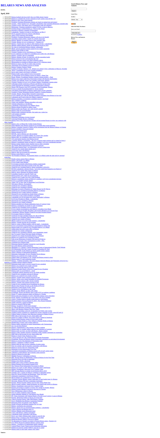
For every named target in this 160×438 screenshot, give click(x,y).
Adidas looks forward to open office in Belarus (25, 229)
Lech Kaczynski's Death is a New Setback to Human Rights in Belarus (32, 321)
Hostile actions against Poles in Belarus (22, 159)
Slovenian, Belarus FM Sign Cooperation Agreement (26, 381)
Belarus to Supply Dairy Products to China (23, 336)
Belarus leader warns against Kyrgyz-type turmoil (25, 74)
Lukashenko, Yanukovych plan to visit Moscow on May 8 (28, 32)
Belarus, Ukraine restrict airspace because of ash (25, 277)
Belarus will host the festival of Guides (22, 267)
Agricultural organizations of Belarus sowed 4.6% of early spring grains (32, 351)
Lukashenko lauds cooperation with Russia (24, 414)
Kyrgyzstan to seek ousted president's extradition (25, 195)
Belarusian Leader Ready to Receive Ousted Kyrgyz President (29, 269)
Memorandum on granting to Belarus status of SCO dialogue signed (31, 62)
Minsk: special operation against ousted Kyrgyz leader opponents (30, 49)
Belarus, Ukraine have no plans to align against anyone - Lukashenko (31, 44)
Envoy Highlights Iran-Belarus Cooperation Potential (26, 401)
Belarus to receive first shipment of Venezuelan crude (26, 341)
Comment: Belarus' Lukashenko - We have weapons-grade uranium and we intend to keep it (38, 140)
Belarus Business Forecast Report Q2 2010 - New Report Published (31, 301)
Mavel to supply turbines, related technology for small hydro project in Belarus (34, 384)
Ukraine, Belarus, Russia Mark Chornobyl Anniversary (27, 94)
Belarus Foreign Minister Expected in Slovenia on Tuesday (28, 389)
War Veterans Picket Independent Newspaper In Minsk (27, 366)
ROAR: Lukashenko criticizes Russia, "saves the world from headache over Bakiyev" (36, 169)
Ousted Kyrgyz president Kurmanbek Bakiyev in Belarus (28, 190)
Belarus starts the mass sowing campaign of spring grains (28, 344)
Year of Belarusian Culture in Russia (22, 391)
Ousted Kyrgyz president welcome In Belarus (24, 274)
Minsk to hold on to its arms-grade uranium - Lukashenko (28, 220)
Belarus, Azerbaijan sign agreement (21, 406)
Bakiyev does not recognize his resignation (23, 152)
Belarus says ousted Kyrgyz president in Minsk (25, 237)
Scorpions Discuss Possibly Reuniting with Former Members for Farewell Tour (34, 210)
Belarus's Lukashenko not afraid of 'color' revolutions (27, 205)
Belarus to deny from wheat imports (21, 20)
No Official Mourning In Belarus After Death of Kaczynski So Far (30, 307)
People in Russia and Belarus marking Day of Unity (26, 404)
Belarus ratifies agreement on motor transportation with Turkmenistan (31, 324)
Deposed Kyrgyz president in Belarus (22, 200)
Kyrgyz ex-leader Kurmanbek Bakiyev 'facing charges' (27, 89)
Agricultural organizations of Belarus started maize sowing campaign (31, 90)
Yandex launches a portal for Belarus (22, 302)
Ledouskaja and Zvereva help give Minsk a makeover (27, 97)
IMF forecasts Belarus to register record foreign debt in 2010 (29, 371)
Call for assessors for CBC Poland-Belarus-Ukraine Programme (30, 337)
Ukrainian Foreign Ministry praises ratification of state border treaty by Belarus (34, 379)
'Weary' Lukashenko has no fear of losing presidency (26, 70)
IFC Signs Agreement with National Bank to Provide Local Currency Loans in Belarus (36, 396)
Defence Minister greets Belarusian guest (23, 411)
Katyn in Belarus (16, 115)
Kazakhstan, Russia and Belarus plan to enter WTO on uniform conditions (33, 292)
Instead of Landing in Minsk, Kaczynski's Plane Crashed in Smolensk (31, 317)
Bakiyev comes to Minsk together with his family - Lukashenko (30, 224)
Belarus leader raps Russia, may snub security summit (27, 109)
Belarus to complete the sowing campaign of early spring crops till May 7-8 (33, 18)
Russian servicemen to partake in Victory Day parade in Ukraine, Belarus (32, 387)
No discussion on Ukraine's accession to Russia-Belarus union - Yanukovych (33, 421)
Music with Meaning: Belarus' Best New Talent (25, 309)
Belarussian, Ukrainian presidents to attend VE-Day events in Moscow (32, 27)
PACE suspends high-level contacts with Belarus (25, 33)
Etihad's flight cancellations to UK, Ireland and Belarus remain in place (32, 257)
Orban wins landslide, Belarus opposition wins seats (26, 102)
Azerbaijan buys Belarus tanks (20, 242)
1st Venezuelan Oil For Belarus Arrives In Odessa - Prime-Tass (29, 75)
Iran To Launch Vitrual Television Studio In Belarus (26, 234)
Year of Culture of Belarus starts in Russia (23, 392)
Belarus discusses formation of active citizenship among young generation (33, 296)
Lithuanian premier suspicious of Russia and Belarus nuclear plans (30, 84)
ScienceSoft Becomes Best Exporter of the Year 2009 (27, 165)
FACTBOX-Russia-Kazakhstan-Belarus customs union (27, 422)
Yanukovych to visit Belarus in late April (23, 289)
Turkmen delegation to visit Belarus (21, 104)
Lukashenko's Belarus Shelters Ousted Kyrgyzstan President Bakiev (31, 212)
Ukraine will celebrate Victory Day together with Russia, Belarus (30, 80)
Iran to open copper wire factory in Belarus (24, 72)
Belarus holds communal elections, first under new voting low (29, 112)
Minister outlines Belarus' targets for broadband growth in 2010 (29, 45)
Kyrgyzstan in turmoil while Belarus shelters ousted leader (28, 164)
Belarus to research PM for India (20, 304)
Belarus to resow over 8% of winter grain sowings (26, 64)
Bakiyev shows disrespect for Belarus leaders (24, 172)
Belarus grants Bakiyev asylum (20, 154)
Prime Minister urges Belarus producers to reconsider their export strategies (33, 125)
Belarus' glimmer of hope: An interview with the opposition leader (30, 57)
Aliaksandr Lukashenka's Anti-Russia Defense (25, 376)
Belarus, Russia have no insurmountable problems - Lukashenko (30, 407)
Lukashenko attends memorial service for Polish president (28, 272)
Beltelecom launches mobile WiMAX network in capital (27, 427)
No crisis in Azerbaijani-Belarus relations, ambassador (27, 47)
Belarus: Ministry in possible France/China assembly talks (28, 40)
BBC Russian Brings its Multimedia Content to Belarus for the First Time (32, 357)
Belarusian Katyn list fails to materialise (23, 359)
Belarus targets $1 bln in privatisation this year (24, 59)
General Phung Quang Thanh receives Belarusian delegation (29, 426)
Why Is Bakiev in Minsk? (18, 100)
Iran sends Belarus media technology (22, 245)
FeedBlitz (79, 34)
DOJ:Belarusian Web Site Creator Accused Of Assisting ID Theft (30, 249)
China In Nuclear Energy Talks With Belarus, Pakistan (27, 399)
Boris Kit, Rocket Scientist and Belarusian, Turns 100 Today (29, 374)
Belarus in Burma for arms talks (20, 354)
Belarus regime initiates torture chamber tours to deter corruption (30, 144)
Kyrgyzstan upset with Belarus (20, 150)
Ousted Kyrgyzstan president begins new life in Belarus (27, 215)
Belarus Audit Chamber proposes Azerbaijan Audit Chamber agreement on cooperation (36, 332)
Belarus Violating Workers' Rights (21, 67)
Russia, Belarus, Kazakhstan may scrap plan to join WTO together (30, 297)
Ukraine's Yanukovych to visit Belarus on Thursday (26, 52)
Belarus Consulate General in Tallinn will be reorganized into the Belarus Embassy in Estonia (38, 127)
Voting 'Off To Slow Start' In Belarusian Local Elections (27, 182)
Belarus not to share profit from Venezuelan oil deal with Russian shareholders (34, 79)
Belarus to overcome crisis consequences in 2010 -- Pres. (28, 240)
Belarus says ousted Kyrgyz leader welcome (24, 256)
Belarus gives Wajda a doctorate (20, 361)
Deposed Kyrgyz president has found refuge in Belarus (27, 194)
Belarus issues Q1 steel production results (23, 259)
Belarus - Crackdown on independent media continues (27, 424)
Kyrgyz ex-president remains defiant (22, 180)
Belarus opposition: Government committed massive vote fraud (29, 99)
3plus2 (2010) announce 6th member (22, 35)
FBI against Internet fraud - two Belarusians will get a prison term (30, 147)
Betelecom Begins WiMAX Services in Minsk (25, 419)
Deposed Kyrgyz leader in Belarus (21, 202)
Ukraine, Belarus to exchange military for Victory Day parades (29, 135)
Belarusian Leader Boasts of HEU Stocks (23, 287)
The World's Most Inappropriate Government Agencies (27, 145)
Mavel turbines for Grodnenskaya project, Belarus (26, 377)
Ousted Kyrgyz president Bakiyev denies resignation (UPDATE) (30, 167)
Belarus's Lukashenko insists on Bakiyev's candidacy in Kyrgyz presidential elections (36, 142)
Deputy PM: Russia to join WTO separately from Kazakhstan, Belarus (32, 87)
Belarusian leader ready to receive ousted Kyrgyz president (28, 264)
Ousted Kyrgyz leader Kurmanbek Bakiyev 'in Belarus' (27, 235)
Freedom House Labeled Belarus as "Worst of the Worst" (28, 28)
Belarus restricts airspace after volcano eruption (25, 281)
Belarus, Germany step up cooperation (22, 55)
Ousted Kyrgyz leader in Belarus (21, 219)
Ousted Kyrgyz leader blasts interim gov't (23, 149)
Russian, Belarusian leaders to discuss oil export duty (26, 397)
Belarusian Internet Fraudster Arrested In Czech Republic (28, 244)
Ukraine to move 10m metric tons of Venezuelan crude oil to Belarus (31, 25)
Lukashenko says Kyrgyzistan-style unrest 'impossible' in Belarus (30, 197)
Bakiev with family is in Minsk (20, 160)
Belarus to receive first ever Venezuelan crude (24, 347)
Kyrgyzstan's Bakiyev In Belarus (21, 214)
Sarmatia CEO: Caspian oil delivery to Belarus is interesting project (31, 372)
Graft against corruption (18, 114)
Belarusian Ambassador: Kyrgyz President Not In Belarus (28, 254)
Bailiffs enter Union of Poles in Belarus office (24, 362)
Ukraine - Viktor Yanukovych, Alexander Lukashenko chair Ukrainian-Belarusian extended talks (39, 23)
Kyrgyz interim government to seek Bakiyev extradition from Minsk (31, 209)
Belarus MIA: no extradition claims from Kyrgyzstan (26, 137)
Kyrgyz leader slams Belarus (19, 162)
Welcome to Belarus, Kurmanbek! (21, 184)
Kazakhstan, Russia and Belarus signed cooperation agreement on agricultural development (38, 339)
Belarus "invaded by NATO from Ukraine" (24, 306)
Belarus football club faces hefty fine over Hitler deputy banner (29, 17)
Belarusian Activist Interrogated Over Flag (23, 349)
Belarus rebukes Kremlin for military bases (23, 107)
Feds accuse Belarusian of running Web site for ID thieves (28, 239)
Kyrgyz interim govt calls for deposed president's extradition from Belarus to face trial (36, 95)
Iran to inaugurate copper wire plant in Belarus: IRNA (27, 60)
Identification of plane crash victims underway (24, 322)
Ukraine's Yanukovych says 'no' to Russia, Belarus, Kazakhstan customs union (34, 82)
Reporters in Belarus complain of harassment (24, 30)
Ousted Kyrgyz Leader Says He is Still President (25, 177)
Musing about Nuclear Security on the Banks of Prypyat (27, 286)
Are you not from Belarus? (19, 326)
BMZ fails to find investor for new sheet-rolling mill (26, 316)
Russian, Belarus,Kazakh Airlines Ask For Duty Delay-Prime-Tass (30, 382)
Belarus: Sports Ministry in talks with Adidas (24, 291)
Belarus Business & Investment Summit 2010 (24, 364)
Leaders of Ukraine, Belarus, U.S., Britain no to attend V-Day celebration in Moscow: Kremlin (39, 69)
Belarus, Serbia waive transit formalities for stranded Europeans (30, 279)
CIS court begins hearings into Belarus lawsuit (25, 139)
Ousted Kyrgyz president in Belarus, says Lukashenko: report (29, 232)
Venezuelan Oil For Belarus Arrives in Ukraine (25, 65)
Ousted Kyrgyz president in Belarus (21, 185)
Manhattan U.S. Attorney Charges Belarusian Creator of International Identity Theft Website (38, 247)
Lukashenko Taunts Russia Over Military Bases (25, 105)
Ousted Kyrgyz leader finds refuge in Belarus (24, 170)
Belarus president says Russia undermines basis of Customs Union (30, 204)
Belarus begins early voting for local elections (24, 175)
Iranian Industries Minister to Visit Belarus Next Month (27, 394)
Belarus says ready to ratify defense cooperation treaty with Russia (30, 367)
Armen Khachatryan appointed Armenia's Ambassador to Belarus (30, 85)
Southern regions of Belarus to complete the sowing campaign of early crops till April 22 (37, 312)
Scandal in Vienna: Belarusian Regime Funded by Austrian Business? (31, 92)
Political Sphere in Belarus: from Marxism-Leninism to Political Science (32, 314)
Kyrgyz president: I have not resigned (22, 129)
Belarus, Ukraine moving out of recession (23, 222)
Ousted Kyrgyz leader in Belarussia (21, 230)
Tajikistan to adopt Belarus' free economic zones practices (28, 352)
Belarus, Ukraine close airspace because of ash (25, 282)
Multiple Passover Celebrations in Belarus (23, 356)
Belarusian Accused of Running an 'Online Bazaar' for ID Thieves (30, 189)
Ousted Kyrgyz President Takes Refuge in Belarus (26, 217)
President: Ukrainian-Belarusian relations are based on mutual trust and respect (34, 22)
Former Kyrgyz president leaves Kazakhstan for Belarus (27, 284)
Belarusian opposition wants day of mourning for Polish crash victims (31, 311)
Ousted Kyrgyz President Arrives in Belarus (24, 207)
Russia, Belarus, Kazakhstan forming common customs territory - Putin (32, 77)
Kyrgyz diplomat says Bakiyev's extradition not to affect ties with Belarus (32, 54)
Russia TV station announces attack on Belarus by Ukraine (28, 294)
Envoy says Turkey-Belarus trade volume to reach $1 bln (28, 416)
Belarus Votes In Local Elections (21, 110)
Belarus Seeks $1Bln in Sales (20, 50)
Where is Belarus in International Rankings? (24, 252)
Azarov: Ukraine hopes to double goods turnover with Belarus (29, 299)
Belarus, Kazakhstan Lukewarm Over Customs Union (27, 369)
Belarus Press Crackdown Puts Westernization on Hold (27, 417)
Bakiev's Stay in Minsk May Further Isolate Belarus (26, 124)
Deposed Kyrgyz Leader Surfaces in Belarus (24, 192)
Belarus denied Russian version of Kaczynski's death (26, 319)
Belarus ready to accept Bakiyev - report (23, 271)
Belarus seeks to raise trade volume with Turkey (25, 429)
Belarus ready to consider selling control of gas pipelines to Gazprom (31, 329)
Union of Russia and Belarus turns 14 (22, 409)
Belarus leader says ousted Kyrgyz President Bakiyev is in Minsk (30, 227)
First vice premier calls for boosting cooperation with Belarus (29, 346)
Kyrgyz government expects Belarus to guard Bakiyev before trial (30, 225)
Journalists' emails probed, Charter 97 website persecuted (28, 39)
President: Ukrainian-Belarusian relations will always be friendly (30, 37)
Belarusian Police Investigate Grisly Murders (24, 402)
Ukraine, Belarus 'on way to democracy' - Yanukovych (27, 42)
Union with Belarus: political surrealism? (23, 412)
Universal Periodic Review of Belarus (22, 119)
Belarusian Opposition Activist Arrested (23, 117)
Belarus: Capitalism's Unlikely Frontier (22, 342)
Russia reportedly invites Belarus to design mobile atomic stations (30, 251)
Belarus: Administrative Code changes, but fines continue (28, 327)
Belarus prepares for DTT (19, 132)
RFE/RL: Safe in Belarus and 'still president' (24, 134)
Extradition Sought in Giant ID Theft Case (23, 174)
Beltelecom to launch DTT (19, 130)
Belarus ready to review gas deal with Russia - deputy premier (29, 331)
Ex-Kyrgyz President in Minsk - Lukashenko (24, 199)
